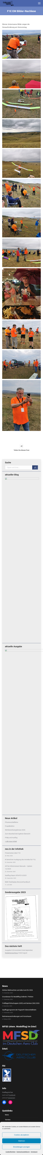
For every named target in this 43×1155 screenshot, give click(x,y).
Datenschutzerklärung (23, 1152)
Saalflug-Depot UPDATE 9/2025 (15, 875)
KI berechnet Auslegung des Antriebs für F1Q (20, 859)
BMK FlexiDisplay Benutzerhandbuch (17, 882)
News (7, 1115)
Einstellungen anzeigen (21, 1147)
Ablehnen (21, 1141)
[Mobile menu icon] (39, 3)
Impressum (34, 1152)
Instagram (11, 1098)
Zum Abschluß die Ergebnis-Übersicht (17, 834)
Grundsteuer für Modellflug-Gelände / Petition (17, 997)
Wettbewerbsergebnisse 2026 (15, 830)
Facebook (12, 1095)
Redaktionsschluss (11, 953)
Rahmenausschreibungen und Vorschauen (16, 1016)
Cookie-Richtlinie (10, 1152)
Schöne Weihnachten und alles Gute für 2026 (17, 990)
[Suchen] (35, 467)
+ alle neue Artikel (11, 841)
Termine (7, 1120)
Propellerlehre (9, 826)
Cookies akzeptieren (21, 1135)
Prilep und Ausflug (11, 837)
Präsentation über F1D (12, 853)
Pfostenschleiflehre (11, 822)
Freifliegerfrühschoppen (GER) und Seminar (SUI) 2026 (20, 1003)
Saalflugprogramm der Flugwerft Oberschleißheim (19, 1010)
